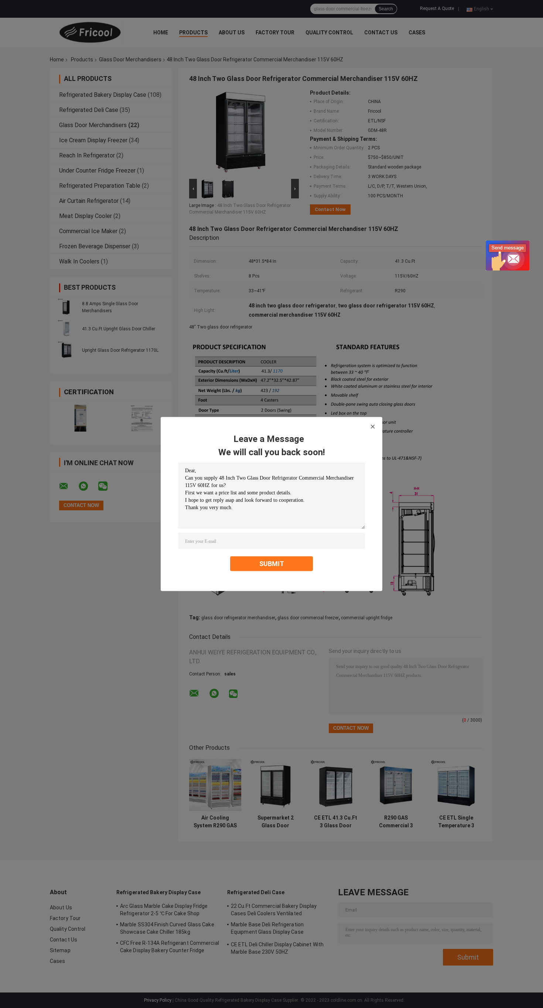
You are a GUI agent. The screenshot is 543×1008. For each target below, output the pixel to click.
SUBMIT (271, 564)
